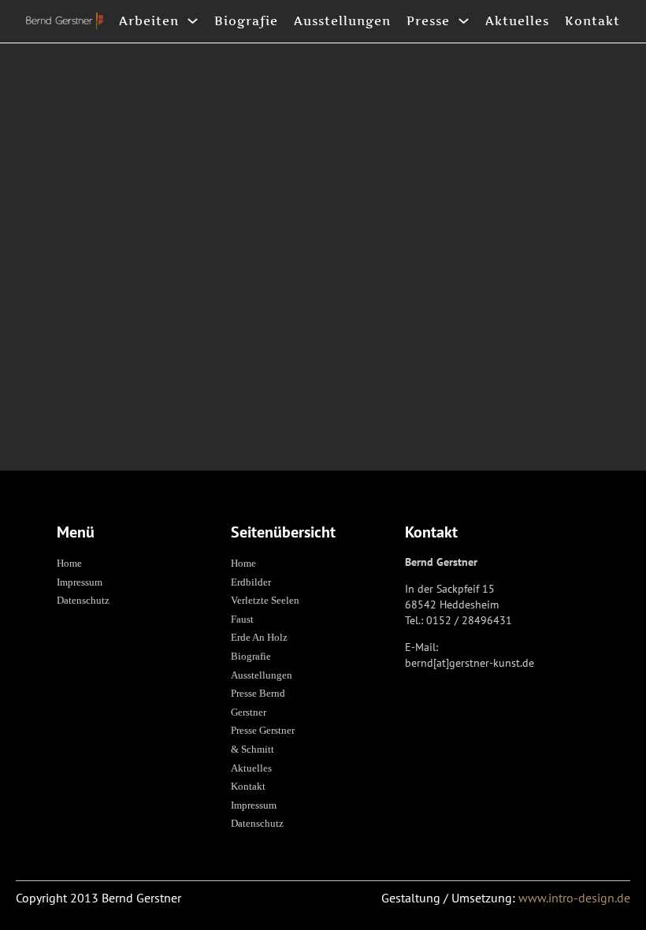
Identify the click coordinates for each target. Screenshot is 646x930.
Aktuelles (517, 20)
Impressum (79, 582)
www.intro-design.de (574, 898)
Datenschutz (83, 600)
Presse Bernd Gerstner (258, 702)
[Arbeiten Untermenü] (193, 21)
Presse (428, 20)
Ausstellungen (342, 20)
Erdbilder (251, 582)
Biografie (246, 20)
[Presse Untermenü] (464, 21)
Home (69, 563)
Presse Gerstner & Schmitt (263, 739)
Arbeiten (149, 20)
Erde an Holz (259, 637)
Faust (242, 619)
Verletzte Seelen (265, 600)
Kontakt (592, 20)
